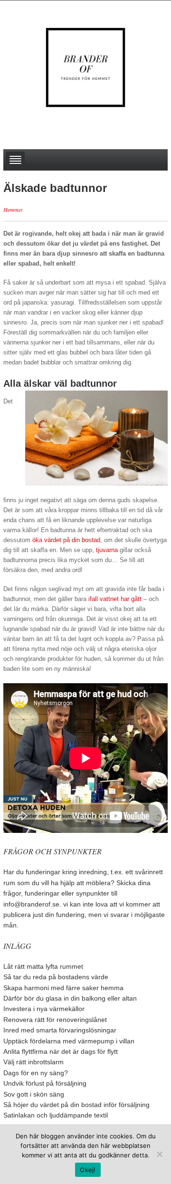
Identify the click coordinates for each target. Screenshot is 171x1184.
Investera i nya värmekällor (44, 1008)
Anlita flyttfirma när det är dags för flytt (60, 1051)
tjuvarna (107, 550)
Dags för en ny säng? (35, 1073)
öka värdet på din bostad (66, 540)
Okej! (87, 1170)
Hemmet (12, 209)
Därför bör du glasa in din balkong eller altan (70, 998)
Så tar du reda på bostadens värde (55, 977)
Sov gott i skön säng (33, 1094)
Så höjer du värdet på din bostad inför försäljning (76, 1104)
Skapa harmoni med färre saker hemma (63, 988)
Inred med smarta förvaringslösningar (59, 1030)
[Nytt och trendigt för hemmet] (85, 67)
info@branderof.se (31, 904)
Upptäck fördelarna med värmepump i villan (68, 1041)
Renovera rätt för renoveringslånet (55, 1019)
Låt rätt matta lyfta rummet (43, 966)
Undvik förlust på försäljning (44, 1083)
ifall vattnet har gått (115, 598)
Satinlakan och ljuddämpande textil (55, 1115)
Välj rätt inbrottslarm (33, 1062)
